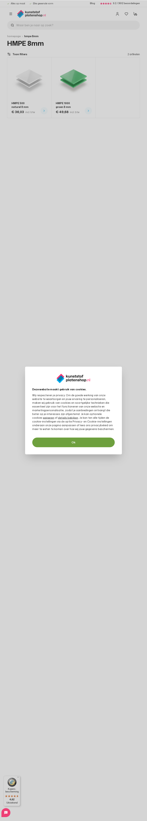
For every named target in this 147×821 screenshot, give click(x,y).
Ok (73, 442)
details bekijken (68, 417)
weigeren (48, 417)
